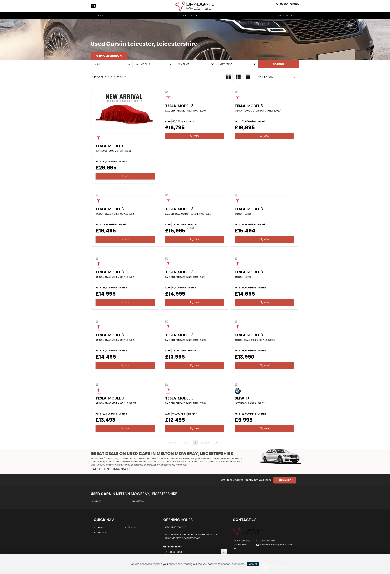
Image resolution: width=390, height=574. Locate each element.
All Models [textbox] (143, 64)
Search (278, 64)
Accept (253, 564)
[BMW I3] (264, 384)
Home (100, 16)
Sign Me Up (285, 480)
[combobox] (111, 64)
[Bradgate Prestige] (248, 534)
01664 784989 (289, 3)
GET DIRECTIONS (172, 546)
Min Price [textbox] (183, 64)
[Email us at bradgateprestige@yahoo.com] (93, 6)
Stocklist (188, 16)
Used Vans (282, 16)
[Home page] (195, 6)
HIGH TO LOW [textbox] (265, 77)
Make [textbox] (98, 64)
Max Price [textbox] (226, 64)
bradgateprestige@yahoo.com (275, 545)
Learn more (238, 564)
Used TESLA (138, 501)
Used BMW (96, 501)
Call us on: (111, 469)
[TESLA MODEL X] (125, 112)
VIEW (127, 176)
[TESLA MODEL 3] (194, 92)
